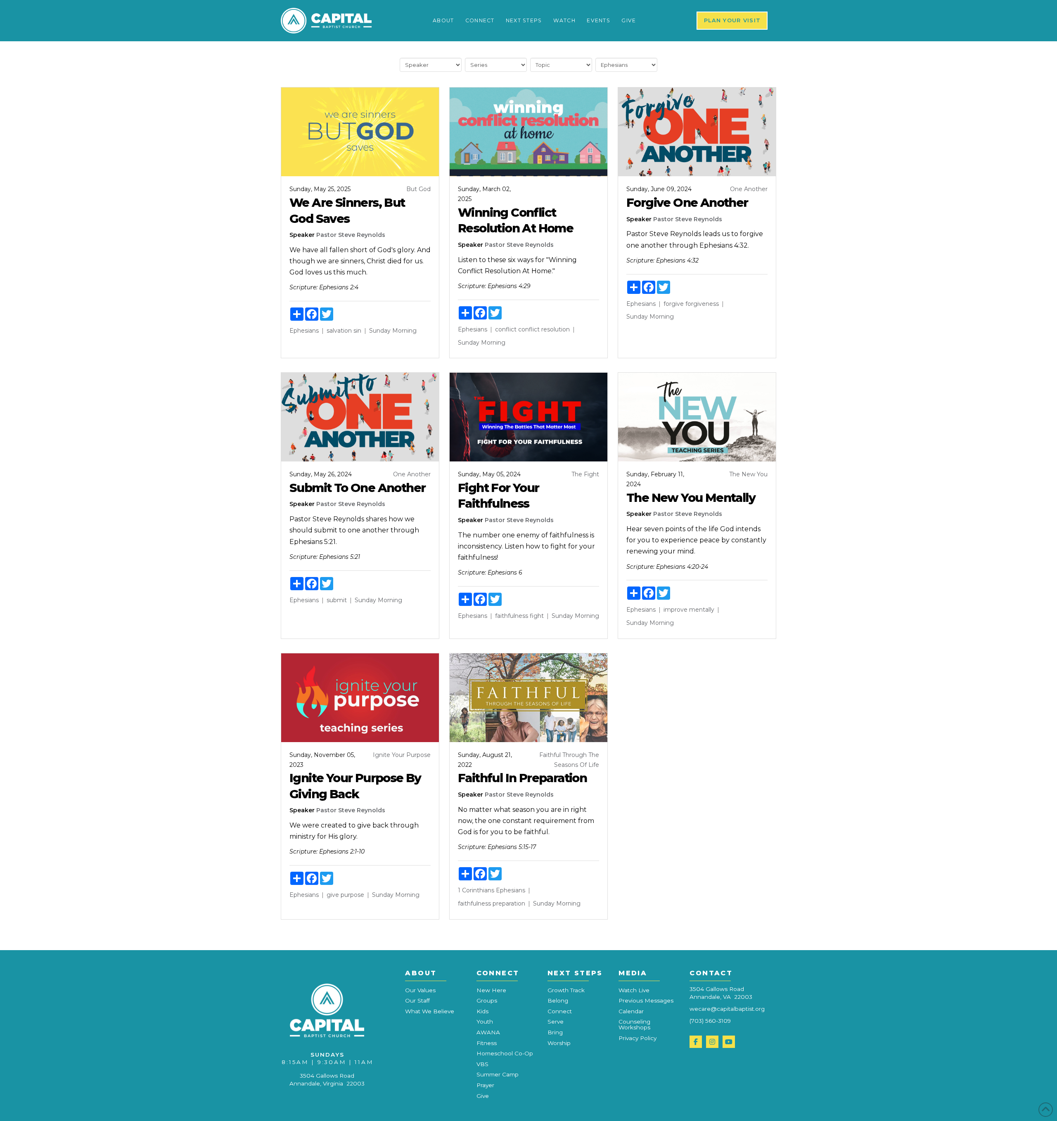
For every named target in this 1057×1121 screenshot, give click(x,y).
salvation (339, 330)
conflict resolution (544, 329)
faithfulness (511, 616)
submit (337, 600)
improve (675, 609)
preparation (509, 903)
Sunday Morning (393, 330)
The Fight (585, 474)
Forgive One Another (687, 202)
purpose (352, 895)
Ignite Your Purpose (402, 755)
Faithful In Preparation (522, 778)
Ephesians (304, 330)
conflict (506, 329)
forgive (674, 303)
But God (418, 189)
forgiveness (702, 303)
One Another (749, 189)
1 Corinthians (476, 890)
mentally (701, 609)
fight (537, 616)
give (333, 895)
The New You (748, 474)
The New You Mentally (690, 497)
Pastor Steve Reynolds (350, 235)
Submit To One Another (357, 487)
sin (357, 330)
